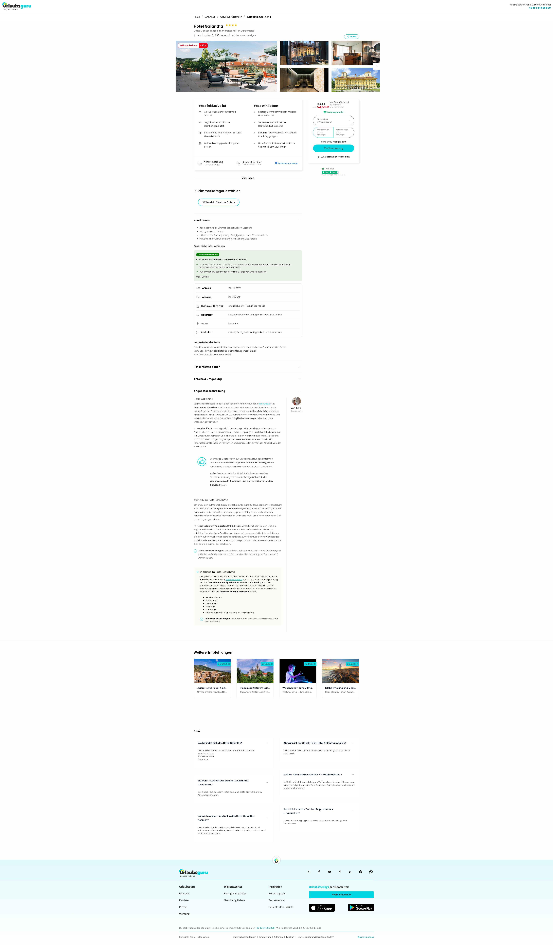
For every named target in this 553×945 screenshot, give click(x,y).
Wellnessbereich (234, 579)
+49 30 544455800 (265, 928)
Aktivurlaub (264, 403)
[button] (226, 66)
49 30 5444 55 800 (540, 8)
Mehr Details (202, 276)
